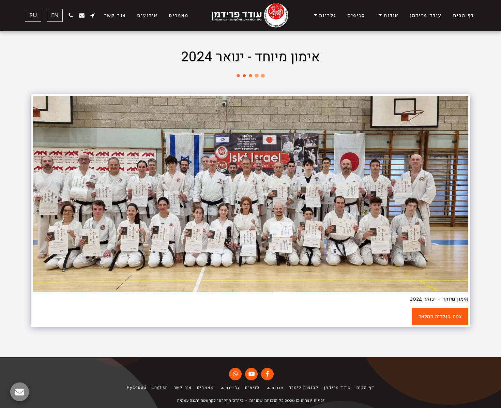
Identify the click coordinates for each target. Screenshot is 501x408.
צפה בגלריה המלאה (440, 316)
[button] (387, 15)
